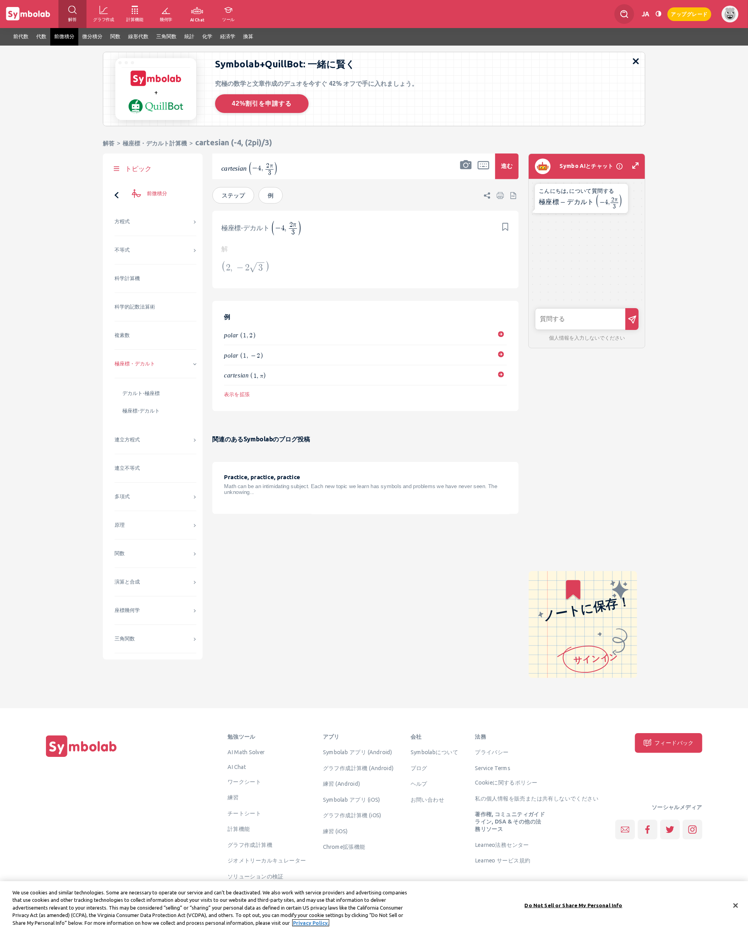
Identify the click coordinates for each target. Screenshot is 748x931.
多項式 (122, 496)
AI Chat (237, 766)
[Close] (735, 905)
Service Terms (492, 768)
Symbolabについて (434, 752)
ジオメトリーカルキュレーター (267, 860)
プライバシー (491, 752)
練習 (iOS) (335, 831)
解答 (109, 143)
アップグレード (689, 13)
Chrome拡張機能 (344, 847)
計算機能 (239, 829)
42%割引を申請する (262, 103)
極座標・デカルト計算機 (155, 143)
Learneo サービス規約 (502, 860)
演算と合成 (127, 582)
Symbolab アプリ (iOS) (351, 799)
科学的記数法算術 (135, 307)
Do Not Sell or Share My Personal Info (573, 905)
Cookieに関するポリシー (506, 782)
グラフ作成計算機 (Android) (358, 768)
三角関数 (125, 639)
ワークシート (244, 781)
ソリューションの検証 (256, 876)
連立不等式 (127, 468)
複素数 (122, 335)
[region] (374, 906)
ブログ (419, 768)
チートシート (244, 813)
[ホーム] (81, 757)
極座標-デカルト (141, 411)
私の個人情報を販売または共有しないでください (536, 798)
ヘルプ (419, 784)
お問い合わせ (427, 799)
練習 (233, 797)
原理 (120, 525)
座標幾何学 (127, 610)
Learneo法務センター (502, 844)
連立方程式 (127, 440)
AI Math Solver (246, 752)
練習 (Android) (341, 784)
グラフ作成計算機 (250, 844)
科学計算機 (127, 278)
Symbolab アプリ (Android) (357, 752)
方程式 (122, 221)
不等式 (122, 250)
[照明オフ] (658, 14)
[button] (466, 171)
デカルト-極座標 (141, 393)
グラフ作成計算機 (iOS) (352, 815)
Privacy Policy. (310, 923)
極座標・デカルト (135, 364)
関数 (120, 553)
